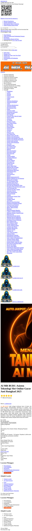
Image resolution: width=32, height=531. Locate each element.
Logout (5, 59)
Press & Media (7, 486)
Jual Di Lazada (7, 488)
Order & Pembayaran (9, 36)
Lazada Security (8, 489)
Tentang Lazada (8, 479)
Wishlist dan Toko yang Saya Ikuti (12, 55)
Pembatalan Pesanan (20, 36)
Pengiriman (6, 37)
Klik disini (14, 50)
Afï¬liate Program (8, 480)
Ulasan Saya (7, 56)
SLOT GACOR (5, 451)
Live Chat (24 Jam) (17, 40)
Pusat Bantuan (7, 35)
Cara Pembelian (7, 467)
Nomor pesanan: (5, 45)
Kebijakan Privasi (8, 485)
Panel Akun (6, 52)
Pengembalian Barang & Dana (11, 39)
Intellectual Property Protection (11, 490)
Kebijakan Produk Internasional (11, 470)
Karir (5, 482)
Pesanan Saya (7, 54)
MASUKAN (4, 1)
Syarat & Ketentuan (8, 483)
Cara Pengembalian (8, 471)
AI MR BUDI (7, 403)
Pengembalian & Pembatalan (11, 58)
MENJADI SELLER (6, 31)
